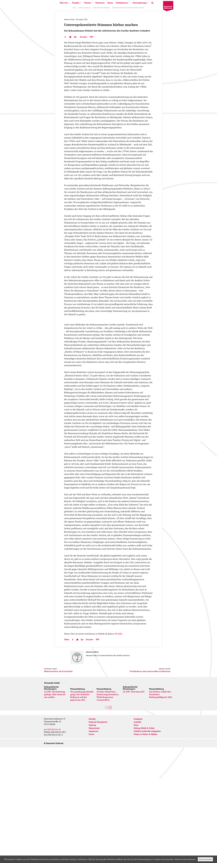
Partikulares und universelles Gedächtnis (150, 671)
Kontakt (92, 719)
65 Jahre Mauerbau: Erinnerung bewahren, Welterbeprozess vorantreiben (108, 695)
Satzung (92, 725)
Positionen (100, 2)
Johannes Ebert (69, 19)
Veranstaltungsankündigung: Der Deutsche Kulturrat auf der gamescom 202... (81, 695)
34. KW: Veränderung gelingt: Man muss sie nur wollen (54, 694)
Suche (91, 734)
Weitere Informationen (185, 859)
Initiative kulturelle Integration (147, 731)
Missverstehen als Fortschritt (58, 671)
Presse (110, 2)
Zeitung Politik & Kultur (144, 728)
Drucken (83, 37)
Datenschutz (94, 728)
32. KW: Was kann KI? (134, 691)
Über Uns (64, 2)
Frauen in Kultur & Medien (145, 734)
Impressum (93, 731)
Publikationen (122, 2)
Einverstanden (205, 859)
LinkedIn (137, 722)
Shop (136, 725)
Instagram (138, 719)
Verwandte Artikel (52, 683)
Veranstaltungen (139, 2)
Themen (87, 2)
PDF (91, 37)
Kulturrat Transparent (98, 722)
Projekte (75, 2)
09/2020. (118, 633)
